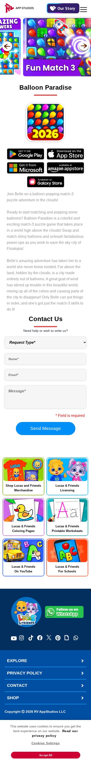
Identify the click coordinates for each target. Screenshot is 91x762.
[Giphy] (66, 638)
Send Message (45, 428)
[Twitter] (49, 638)
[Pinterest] (58, 638)
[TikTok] (30, 638)
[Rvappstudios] (26, 8)
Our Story (66, 8)
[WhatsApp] (75, 638)
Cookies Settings (46, 743)
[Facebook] (39, 638)
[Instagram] (21, 638)
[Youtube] (14, 638)
